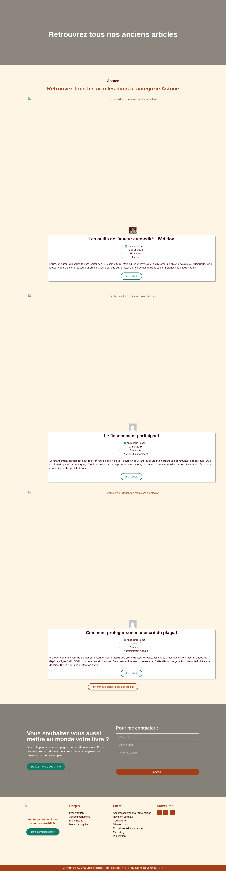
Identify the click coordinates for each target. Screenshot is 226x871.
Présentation (76, 812)
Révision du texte (123, 816)
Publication (119, 836)
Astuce (136, 257)
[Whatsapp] (165, 812)
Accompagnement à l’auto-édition (132, 812)
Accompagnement (79, 816)
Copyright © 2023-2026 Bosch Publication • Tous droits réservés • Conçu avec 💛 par (105, 868)
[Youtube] (172, 812)
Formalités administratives (128, 828)
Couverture (119, 820)
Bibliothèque (76, 820)
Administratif (131, 650)
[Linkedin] (159, 812)
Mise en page (120, 824)
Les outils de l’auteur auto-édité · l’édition (131, 239)
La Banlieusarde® (155, 868)
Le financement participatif (131, 435)
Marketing (118, 832)
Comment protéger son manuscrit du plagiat (131, 632)
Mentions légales (79, 824)
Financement (140, 453)
